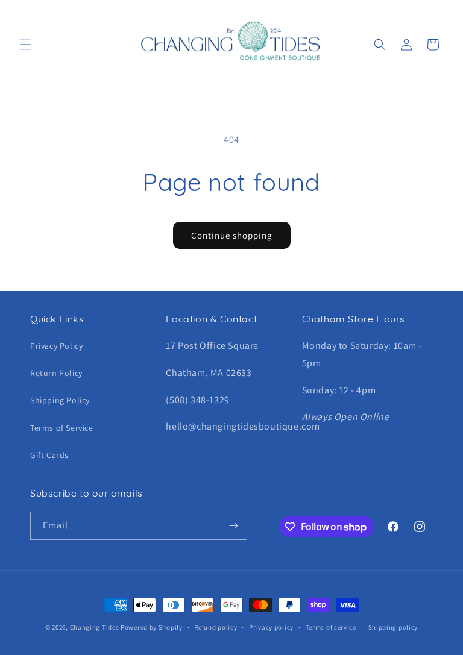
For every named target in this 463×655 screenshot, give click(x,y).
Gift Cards (49, 455)
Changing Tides (94, 627)
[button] (25, 44)
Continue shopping (231, 235)
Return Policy (56, 373)
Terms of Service (61, 427)
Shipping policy (393, 627)
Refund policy (215, 627)
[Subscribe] (233, 526)
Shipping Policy (60, 400)
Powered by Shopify (152, 627)
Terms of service (331, 627)
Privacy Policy (56, 345)
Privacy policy (271, 627)
